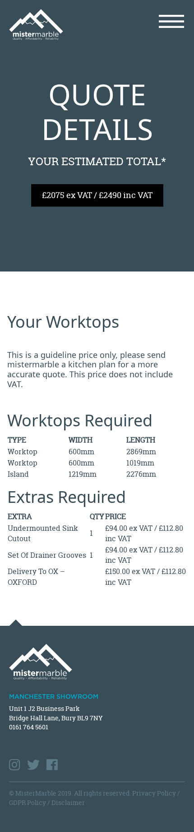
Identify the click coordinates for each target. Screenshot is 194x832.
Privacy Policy (154, 793)
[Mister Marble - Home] (49, 24)
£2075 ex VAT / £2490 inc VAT (97, 195)
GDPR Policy (27, 802)
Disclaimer (68, 802)
